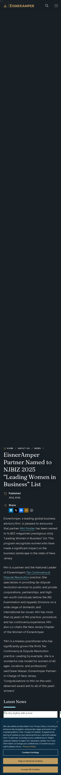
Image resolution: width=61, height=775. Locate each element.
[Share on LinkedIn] (11, 510)
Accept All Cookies (30, 769)
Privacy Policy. (29, 746)
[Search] (47, 5)
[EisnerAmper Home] (19, 5)
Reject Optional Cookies (30, 761)
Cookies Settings (30, 752)
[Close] (57, 722)
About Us (24, 448)
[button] (56, 5)
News (37, 448)
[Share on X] (16, 510)
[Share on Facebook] (21, 510)
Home (10, 448)
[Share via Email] (26, 510)
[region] (30, 746)
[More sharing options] (31, 510)
